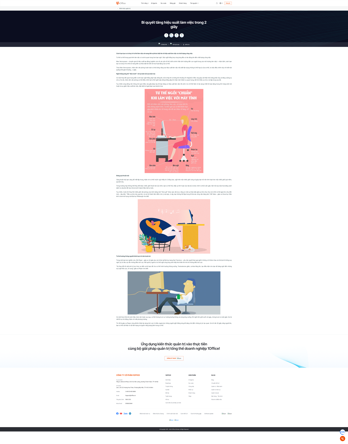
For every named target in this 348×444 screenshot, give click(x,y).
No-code (163, 3)
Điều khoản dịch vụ (145, 413)
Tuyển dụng (168, 396)
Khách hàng (183, 3)
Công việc (191, 386)
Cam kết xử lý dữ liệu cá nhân (173, 402)
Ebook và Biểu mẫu (216, 399)
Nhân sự (190, 389)
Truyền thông (169, 386)
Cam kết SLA (184, 413)
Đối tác (167, 393)
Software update (208, 413)
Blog (212, 380)
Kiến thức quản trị (124, 8)
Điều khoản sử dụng (158, 413)
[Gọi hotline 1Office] (342, 438)
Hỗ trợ (167, 399)
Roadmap (168, 383)
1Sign (189, 396)
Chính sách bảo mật (172, 413)
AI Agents (154, 3)
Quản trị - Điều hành (216, 386)
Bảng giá (172, 3)
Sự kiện (167, 389)
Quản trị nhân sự (215, 389)
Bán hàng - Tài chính (217, 396)
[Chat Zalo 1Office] (342, 432)
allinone (187, 44)
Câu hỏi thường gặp (196, 413)
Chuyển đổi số (215, 383)
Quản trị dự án (215, 393)
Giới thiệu (168, 380)
